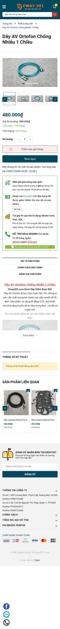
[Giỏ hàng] (54, 6)
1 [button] (23, 83)
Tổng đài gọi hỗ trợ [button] (15, 520)
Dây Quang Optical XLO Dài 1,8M (20, 420)
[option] (30, 72)
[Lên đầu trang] (54, 613)
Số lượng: (7, 139)
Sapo (37, 560)
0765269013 (16, 506)
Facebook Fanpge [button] (13, 525)
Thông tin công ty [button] (14, 490)
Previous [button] (4, 99)
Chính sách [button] (10, 514)
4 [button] (33, 83)
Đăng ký (30, 474)
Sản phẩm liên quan (20, 382)
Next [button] (55, 99)
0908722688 (13, 171)
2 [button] (26, 83)
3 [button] (30, 83)
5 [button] (36, 83)
